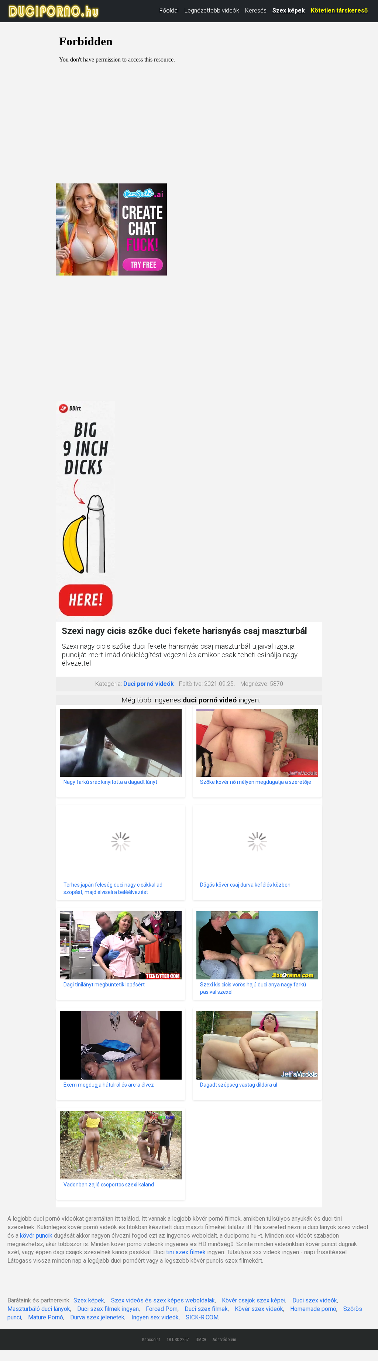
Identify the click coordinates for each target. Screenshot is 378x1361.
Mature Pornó (45, 1317)
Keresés (256, 10)
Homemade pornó (313, 1308)
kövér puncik (36, 1235)
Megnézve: (254, 683)
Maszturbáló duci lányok (38, 1308)
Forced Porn (162, 1308)
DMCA (201, 1339)
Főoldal (169, 10)
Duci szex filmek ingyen (108, 1308)
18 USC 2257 (177, 1339)
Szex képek (288, 10)
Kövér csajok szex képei (253, 1300)
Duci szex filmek (206, 1308)
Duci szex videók (314, 1300)
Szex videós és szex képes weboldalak (163, 1300)
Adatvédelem (224, 1339)
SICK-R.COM (202, 1317)
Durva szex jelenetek (97, 1317)
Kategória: (108, 683)
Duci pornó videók (148, 683)
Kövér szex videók (259, 1308)
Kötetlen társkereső (339, 10)
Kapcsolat (151, 1339)
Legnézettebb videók (212, 10)
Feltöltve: (191, 683)
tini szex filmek (186, 1252)
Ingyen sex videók (155, 1317)
